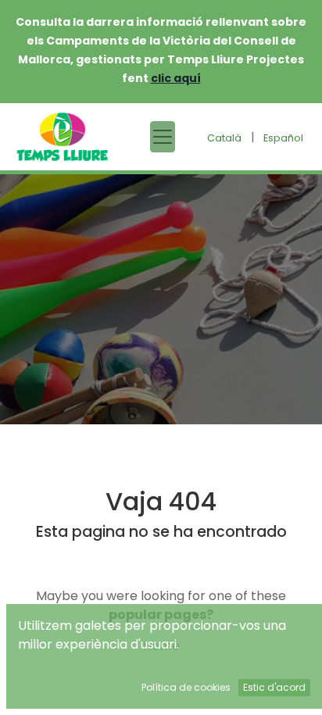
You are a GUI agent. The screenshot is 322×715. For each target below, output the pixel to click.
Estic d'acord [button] (274, 687)
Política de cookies (186, 687)
